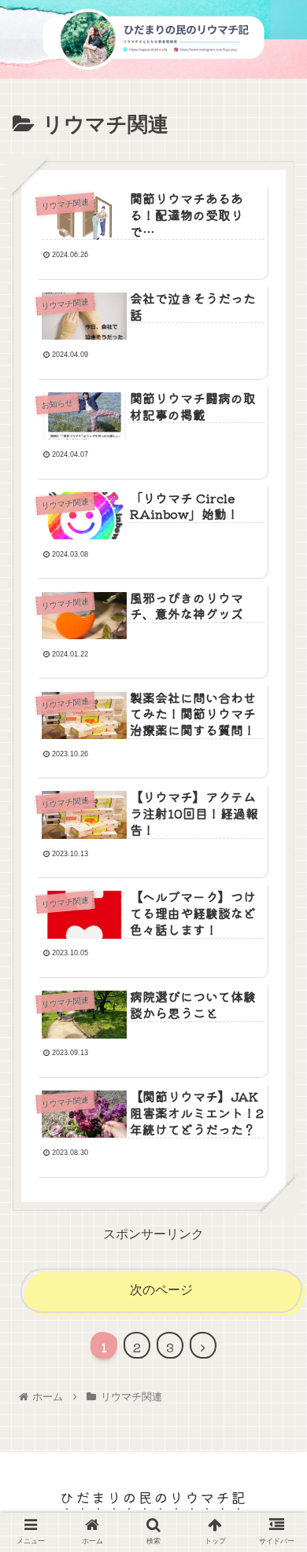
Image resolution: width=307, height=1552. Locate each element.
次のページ (161, 1289)
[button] (275, 1385)
